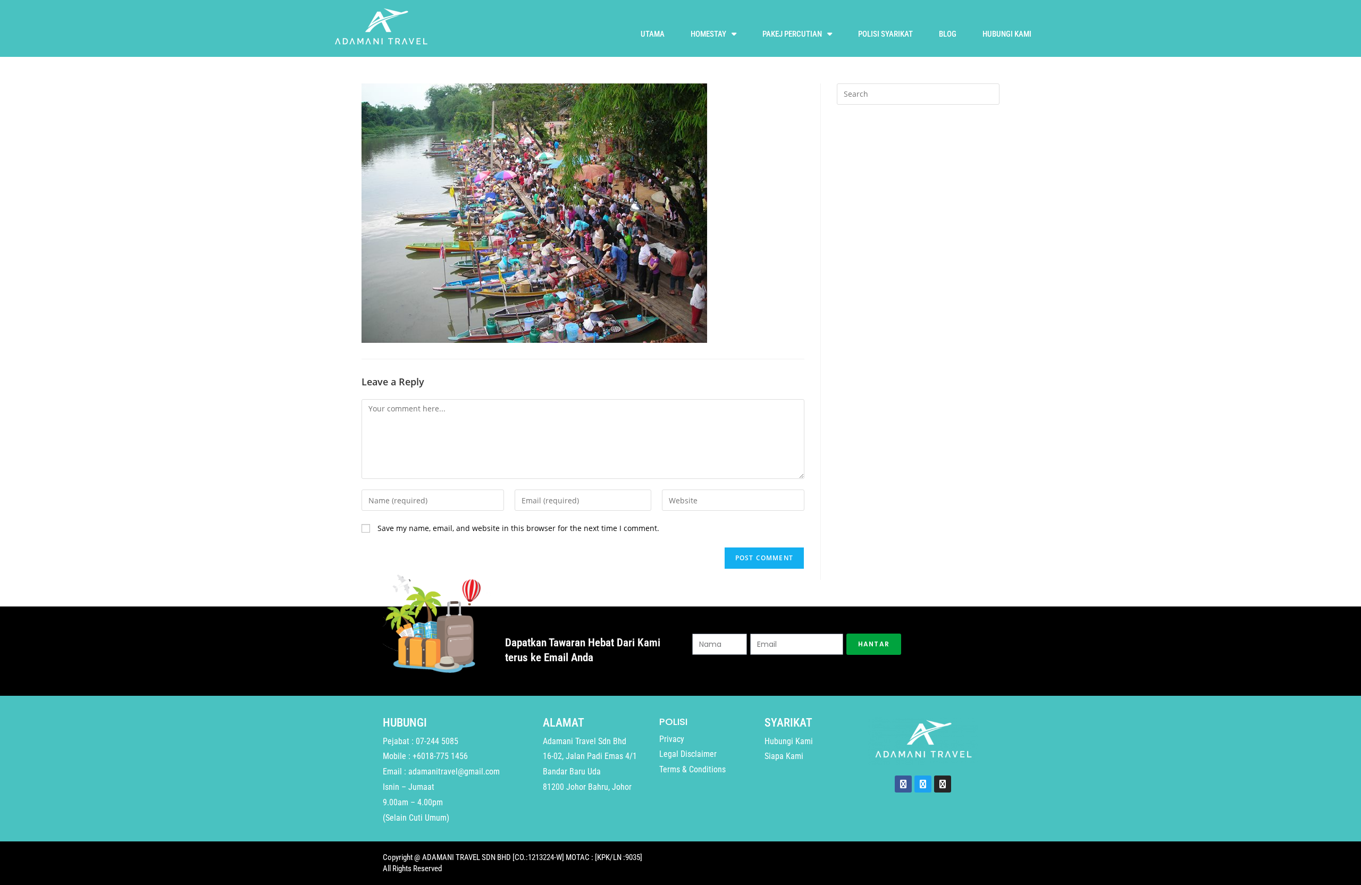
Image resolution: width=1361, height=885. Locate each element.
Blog (947, 34)
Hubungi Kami (1006, 34)
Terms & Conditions (692, 769)
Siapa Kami (783, 756)
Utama (653, 34)
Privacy (671, 739)
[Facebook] (903, 784)
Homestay (708, 34)
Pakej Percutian (792, 34)
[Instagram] (942, 784)
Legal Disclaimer (688, 754)
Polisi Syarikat (885, 34)
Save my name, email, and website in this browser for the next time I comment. (518, 528)
